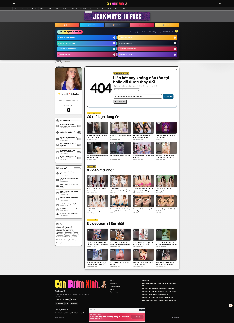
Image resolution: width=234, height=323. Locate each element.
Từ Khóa (43, 8)
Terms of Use (114, 292)
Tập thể (67, 236)
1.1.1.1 (149, 32)
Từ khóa (74, 299)
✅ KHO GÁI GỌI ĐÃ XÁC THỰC (66, 43)
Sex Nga (59, 239)
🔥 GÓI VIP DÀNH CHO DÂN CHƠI (67, 49)
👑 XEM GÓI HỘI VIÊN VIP (125, 37)
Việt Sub (66, 8)
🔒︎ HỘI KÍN (67, 25)
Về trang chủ (121, 101)
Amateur (92, 8)
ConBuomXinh (61, 291)
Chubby (66, 239)
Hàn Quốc (72, 239)
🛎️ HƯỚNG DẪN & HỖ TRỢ (126, 54)
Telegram (125, 8)
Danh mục (67, 299)
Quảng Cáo (113, 283)
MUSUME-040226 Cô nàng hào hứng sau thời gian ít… (158, 288)
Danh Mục (26, 8)
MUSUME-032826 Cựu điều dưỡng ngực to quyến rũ (158, 297)
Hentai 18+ (84, 8)
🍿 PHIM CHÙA (117, 25)
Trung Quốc (102, 8)
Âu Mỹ (109, 8)
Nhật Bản (58, 8)
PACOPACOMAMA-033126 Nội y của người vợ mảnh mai (159, 300)
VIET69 (50, 8)
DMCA (112, 289)
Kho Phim (34, 8)
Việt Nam (117, 8)
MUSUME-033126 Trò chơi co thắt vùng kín (155, 294)
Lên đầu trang (176, 317)
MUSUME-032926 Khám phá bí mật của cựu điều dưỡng (159, 291)
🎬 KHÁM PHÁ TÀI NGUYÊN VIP (127, 49)
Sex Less (74, 236)
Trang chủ (17, 8)
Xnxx (58, 242)
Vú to (63, 242)
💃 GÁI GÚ (142, 25)
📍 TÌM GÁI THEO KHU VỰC (126, 43)
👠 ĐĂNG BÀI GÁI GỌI (64, 54)
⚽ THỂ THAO (167, 25)
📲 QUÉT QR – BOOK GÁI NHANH (66, 37)
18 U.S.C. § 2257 (115, 286)
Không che (75, 8)
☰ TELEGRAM (92, 25)
